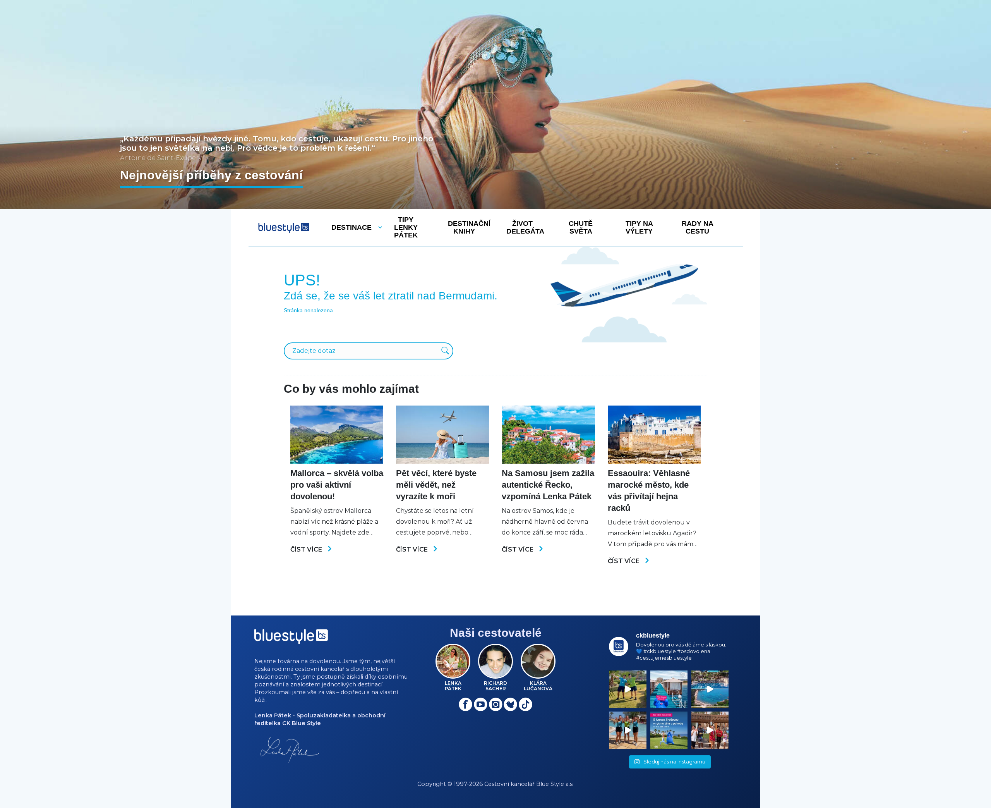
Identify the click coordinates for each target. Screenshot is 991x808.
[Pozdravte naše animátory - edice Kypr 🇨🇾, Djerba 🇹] (627, 730)
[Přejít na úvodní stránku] (284, 228)
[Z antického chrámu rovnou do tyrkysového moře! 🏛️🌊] (669, 689)
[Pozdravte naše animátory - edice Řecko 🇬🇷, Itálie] (627, 689)
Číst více (307, 549)
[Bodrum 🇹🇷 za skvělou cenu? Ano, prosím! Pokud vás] (710, 689)
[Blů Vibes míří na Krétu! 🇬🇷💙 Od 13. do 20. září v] (669, 730)
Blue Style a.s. (555, 783)
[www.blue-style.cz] (291, 639)
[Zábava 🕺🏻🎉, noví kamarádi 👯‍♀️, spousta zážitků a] (710, 730)
